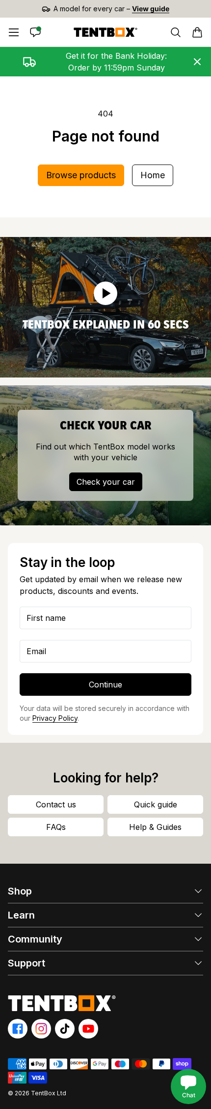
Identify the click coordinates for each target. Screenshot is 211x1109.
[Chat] (35, 32)
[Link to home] (105, 32)
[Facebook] (17, 1028)
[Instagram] (41, 1028)
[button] (197, 32)
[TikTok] (65, 1028)
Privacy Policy (55, 718)
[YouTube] (88, 1028)
